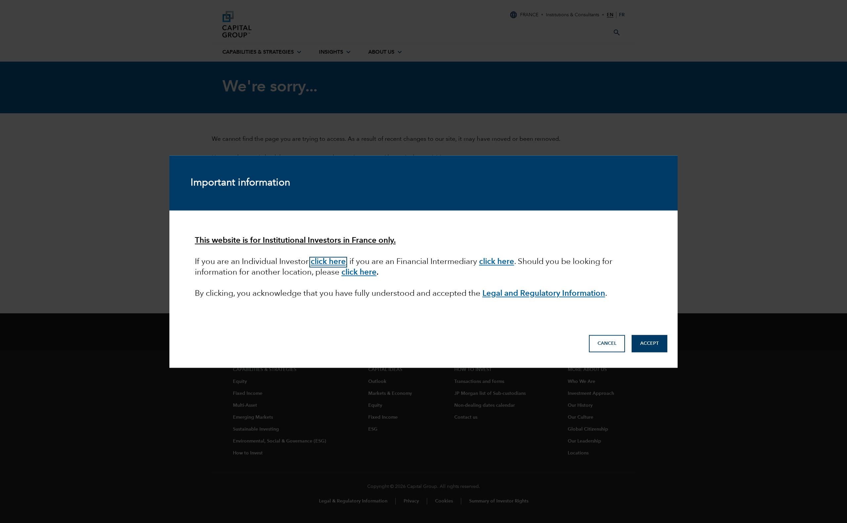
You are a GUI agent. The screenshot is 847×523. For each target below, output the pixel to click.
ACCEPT (649, 343)
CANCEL (607, 343)
